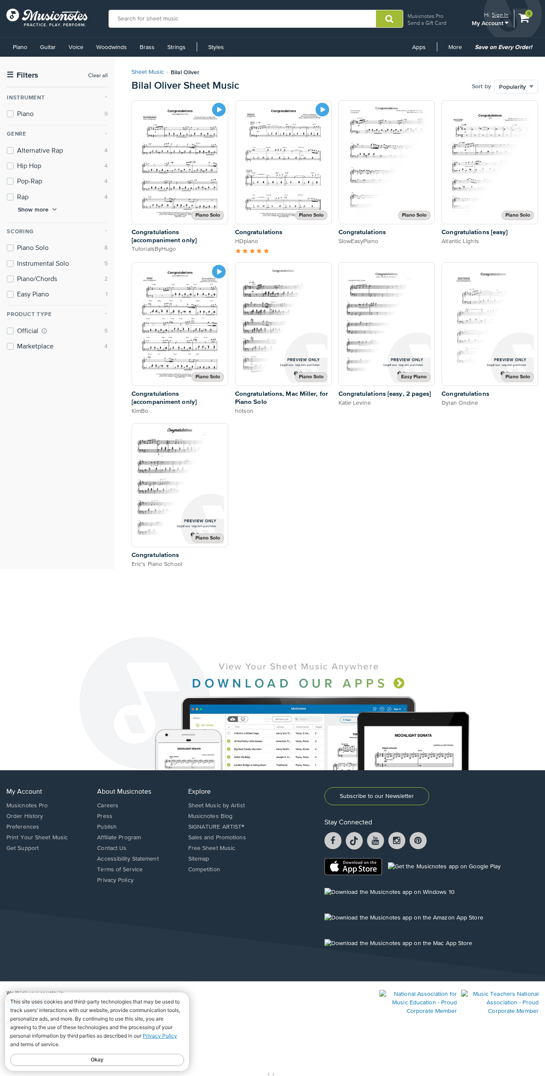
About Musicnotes (124, 792)
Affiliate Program (119, 838)
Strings (176, 47)
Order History (24, 816)
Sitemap (198, 859)
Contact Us (111, 848)
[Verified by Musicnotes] (44, 331)
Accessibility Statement (127, 859)
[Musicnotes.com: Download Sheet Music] (46, 17)
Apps (419, 47)
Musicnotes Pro (425, 16)
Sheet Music (148, 72)
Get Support (22, 848)
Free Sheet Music (211, 848)
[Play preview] (219, 109)
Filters (22, 75)
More (458, 50)
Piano (20, 47)
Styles (216, 47)
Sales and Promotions (217, 838)
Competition (204, 870)
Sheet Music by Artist (216, 806)
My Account (488, 23)
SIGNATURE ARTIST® (216, 827)
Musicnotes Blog (210, 816)
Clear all (98, 75)
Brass (147, 47)
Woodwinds (111, 47)
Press (104, 816)
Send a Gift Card (426, 23)
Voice (76, 47)
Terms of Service (120, 870)
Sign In (500, 15)
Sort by (481, 87)
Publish (107, 827)
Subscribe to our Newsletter (377, 796)
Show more (33, 209)
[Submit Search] (389, 18)
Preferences (22, 827)
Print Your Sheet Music (37, 838)
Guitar (48, 47)
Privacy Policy (115, 880)
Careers (107, 806)
